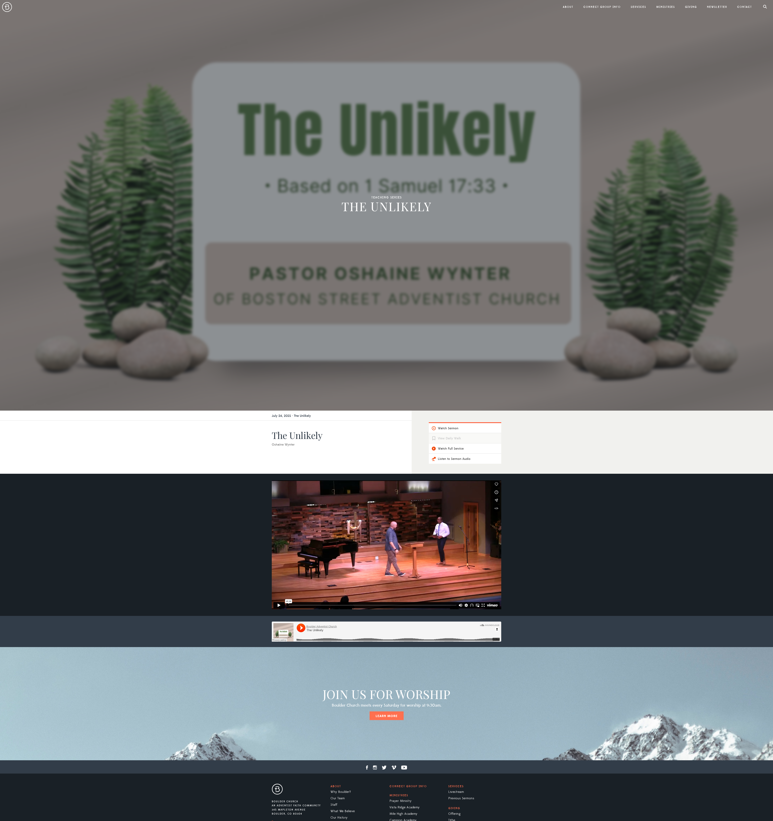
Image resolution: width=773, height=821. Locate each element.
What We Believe (343, 811)
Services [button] (638, 7)
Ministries (399, 795)
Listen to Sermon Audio (454, 459)
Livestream (456, 792)
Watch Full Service (451, 449)
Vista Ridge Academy (405, 807)
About (336, 786)
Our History (339, 818)
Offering (454, 814)
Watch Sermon (448, 428)
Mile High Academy (404, 814)
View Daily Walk (449, 438)
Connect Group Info (602, 7)
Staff (334, 805)
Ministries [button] (665, 7)
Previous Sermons (461, 798)
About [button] (568, 7)
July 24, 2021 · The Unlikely (291, 416)
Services (456, 786)
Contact (744, 7)
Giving (454, 808)
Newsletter (717, 7)
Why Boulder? (341, 792)
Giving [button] (691, 7)
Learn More (387, 716)
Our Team (338, 798)
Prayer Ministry (401, 801)
